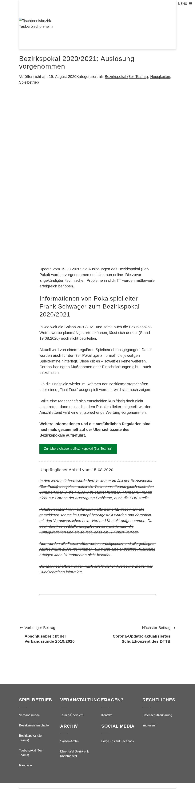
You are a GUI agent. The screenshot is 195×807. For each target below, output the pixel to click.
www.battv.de (116, 796)
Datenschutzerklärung (157, 715)
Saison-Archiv (69, 741)
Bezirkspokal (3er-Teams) (126, 76)
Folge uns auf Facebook (117, 741)
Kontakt (106, 715)
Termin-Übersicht (71, 715)
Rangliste (25, 765)
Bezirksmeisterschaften (34, 725)
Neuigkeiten (160, 76)
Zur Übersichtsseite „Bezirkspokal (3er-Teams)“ (78, 448)
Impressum (149, 725)
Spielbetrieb (29, 82)
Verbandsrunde (29, 715)
